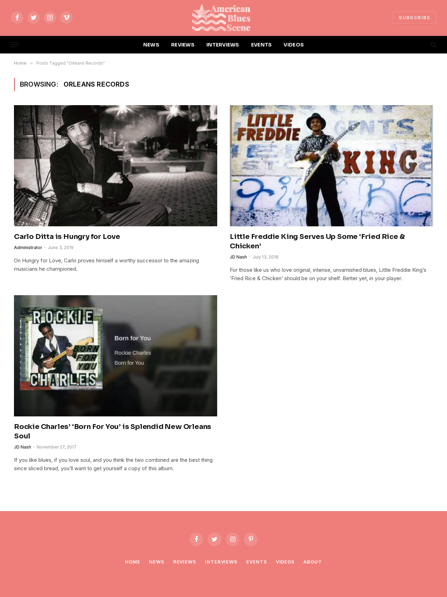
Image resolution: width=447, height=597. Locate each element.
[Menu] (15, 45)
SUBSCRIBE (414, 17)
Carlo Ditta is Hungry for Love (67, 236)
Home (132, 562)
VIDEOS (294, 45)
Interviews (221, 562)
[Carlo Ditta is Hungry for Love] (115, 165)
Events (256, 562)
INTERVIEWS (222, 45)
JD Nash (238, 257)
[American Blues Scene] (223, 17)
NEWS (151, 45)
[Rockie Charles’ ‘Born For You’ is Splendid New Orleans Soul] (115, 355)
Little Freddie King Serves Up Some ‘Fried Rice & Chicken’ (317, 241)
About (312, 562)
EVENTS (261, 45)
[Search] (433, 45)
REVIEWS (183, 45)
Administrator (28, 247)
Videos (285, 562)
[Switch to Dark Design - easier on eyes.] (421, 45)
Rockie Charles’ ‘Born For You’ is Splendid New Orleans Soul (112, 431)
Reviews (184, 562)
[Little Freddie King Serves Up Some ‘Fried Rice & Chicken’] (331, 165)
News (156, 562)
